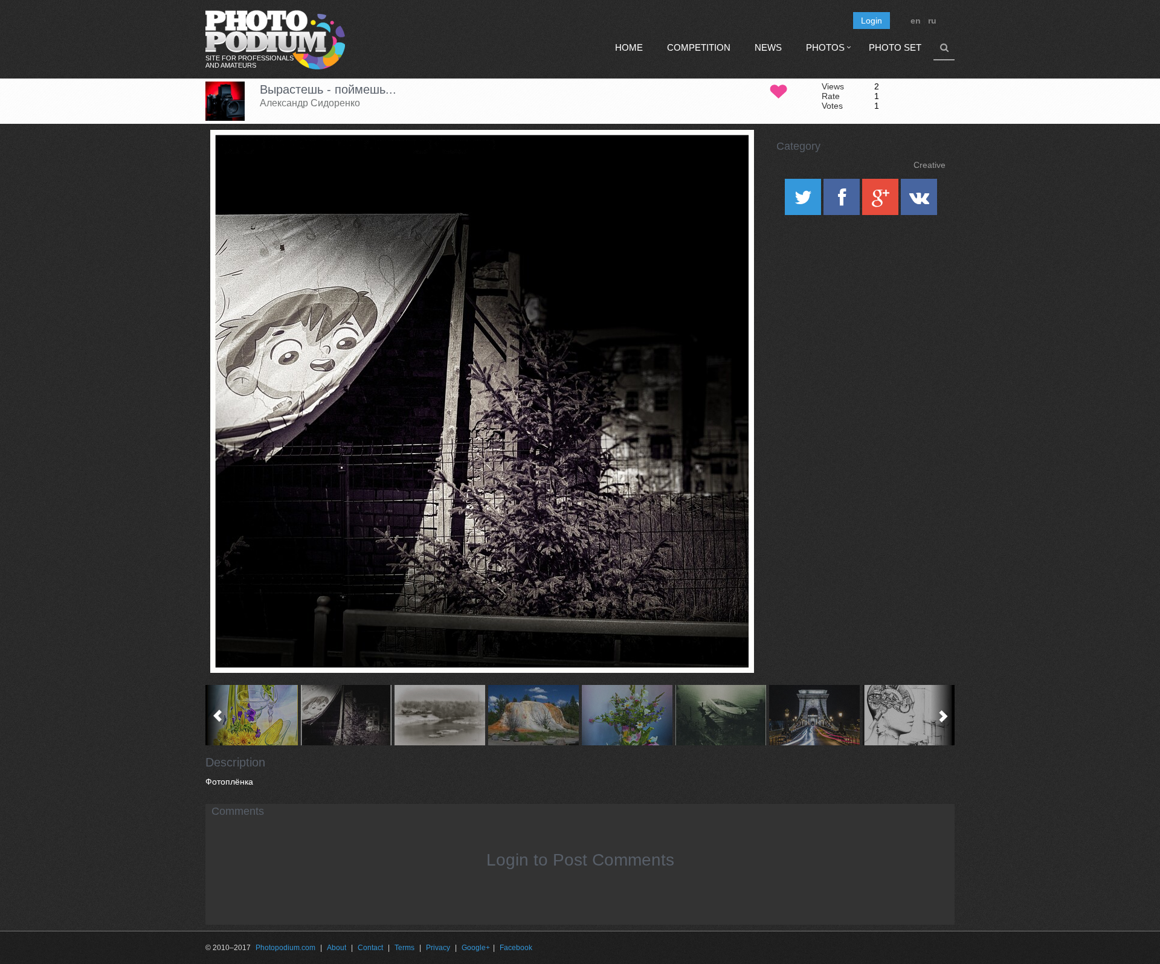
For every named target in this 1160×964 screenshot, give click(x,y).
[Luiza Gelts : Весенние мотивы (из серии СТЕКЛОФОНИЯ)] (252, 715)
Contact (370, 947)
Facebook (516, 947)
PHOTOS (825, 47)
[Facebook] (842, 201)
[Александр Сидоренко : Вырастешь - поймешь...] (346, 715)
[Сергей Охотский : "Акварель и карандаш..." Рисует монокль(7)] (440, 715)
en (915, 20)
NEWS (768, 47)
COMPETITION (698, 47)
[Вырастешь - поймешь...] (730, 160)
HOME (629, 47)
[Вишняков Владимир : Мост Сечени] (814, 715)
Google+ (476, 947)
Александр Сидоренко (310, 103)
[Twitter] (804, 201)
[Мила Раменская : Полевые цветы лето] (627, 715)
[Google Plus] (881, 201)
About (336, 947)
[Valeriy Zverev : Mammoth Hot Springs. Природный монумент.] (533, 715)
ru (932, 20)
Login (871, 20)
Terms (404, 947)
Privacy (438, 947)
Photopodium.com (285, 947)
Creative (930, 165)
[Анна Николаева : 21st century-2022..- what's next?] (908, 715)
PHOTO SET (895, 47)
